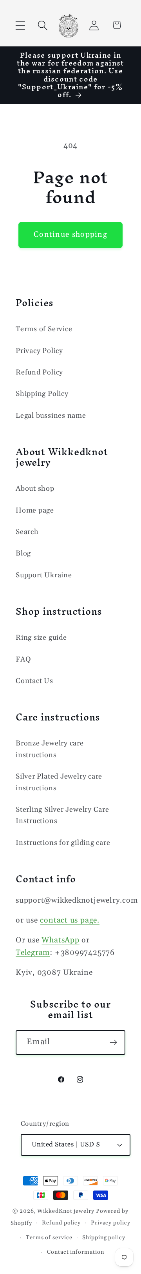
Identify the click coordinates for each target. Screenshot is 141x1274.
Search (27, 531)
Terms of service (49, 1237)
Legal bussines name (51, 415)
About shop (35, 488)
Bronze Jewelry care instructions (50, 749)
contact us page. (69, 920)
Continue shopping (70, 235)
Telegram (33, 953)
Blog (23, 553)
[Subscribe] (113, 1042)
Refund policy (61, 1222)
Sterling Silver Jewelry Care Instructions (62, 815)
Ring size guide (41, 637)
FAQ (23, 659)
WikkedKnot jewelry (65, 1211)
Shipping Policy (42, 393)
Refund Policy (39, 372)
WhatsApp (60, 940)
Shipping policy (103, 1237)
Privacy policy (110, 1222)
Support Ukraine (44, 575)
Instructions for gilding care (63, 842)
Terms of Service (44, 329)
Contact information (75, 1252)
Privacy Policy (39, 350)
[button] (20, 25)
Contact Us (34, 680)
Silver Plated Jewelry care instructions (59, 782)
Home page (35, 510)
